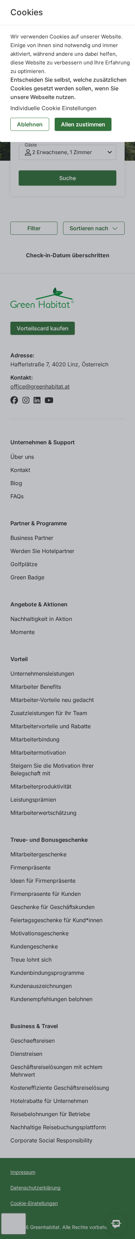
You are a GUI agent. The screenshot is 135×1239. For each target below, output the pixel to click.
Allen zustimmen (83, 124)
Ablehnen (30, 124)
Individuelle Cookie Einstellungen (53, 108)
